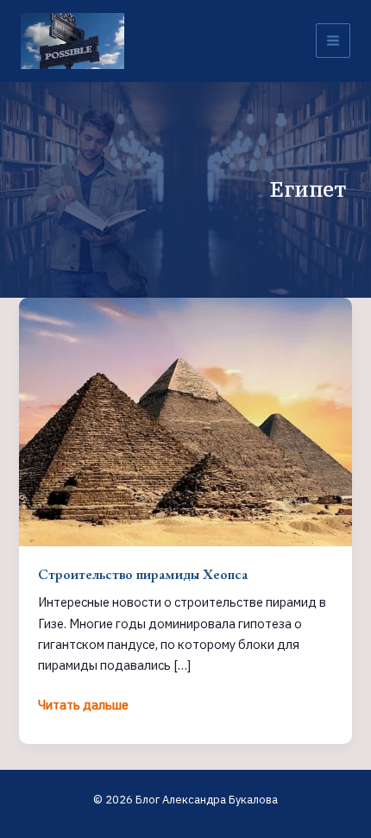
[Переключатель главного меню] (333, 40)
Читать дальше (83, 705)
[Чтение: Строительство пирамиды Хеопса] (185, 421)
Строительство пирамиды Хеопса (143, 573)
